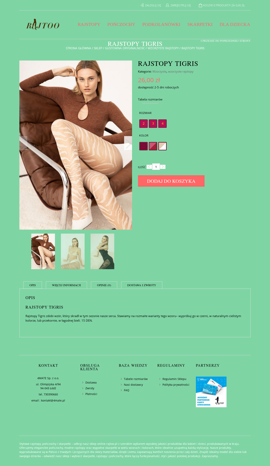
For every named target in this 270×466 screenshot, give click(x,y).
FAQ (126, 390)
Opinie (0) (104, 285)
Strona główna (78, 48)
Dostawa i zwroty (141, 285)
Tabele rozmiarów (136, 379)
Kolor (143, 135)
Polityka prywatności (175, 384)
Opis (32, 285)
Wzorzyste (159, 71)
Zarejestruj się (181, 5)
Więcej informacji (66, 285)
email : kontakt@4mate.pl (48, 400)
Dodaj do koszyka (171, 181)
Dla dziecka (235, 24)
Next (128, 143)
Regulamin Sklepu (174, 379)
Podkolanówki (161, 24)
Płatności (91, 394)
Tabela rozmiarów (150, 99)
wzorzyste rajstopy (163, 48)
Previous (23, 143)
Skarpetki (200, 24)
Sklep (98, 48)
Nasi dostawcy (133, 384)
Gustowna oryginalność (125, 48)
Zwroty (89, 388)
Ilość (142, 167)
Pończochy (121, 24)
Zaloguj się (153, 5)
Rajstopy (89, 24)
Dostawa (91, 382)
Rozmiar (145, 113)
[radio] (143, 124)
